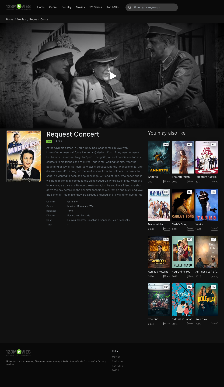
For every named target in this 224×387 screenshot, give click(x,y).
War (91, 206)
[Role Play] (206, 299)
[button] (112, 76)
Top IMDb (112, 7)
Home (41, 7)
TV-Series (95, 7)
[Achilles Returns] (159, 252)
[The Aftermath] (183, 157)
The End (153, 319)
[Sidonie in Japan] (183, 299)
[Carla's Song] (183, 205)
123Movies (11, 361)
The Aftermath (181, 176)
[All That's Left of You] (206, 252)
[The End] (159, 299)
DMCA (115, 370)
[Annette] (159, 157)
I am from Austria (205, 176)
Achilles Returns (158, 271)
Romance (82, 206)
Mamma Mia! (155, 224)
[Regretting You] (183, 252)
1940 (70, 210)
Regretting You (181, 271)
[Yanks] (206, 205)
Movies (80, 7)
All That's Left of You (206, 271)
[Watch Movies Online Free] (18, 7)
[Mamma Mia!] (159, 205)
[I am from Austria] (206, 157)
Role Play (201, 319)
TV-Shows (118, 361)
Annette (153, 176)
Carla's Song (179, 224)
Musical (71, 206)
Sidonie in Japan (182, 319)
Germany (72, 201)
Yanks (199, 224)
